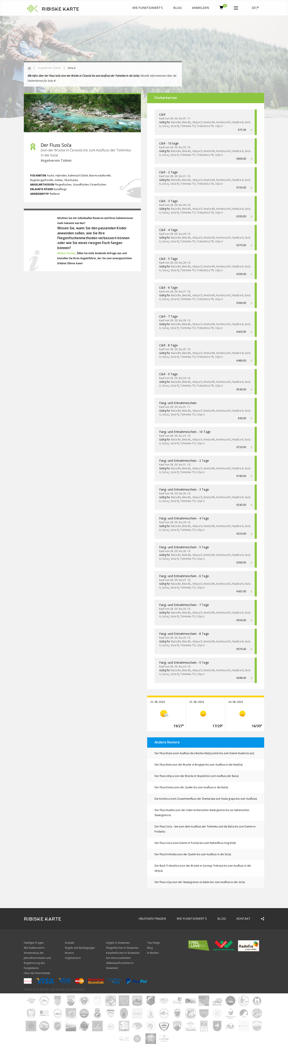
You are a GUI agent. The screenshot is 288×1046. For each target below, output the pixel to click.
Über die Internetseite (37, 973)
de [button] (254, 8)
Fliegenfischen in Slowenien (122, 948)
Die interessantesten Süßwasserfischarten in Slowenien (119, 963)
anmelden (200, 8)
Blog (177, 8)
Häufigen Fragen (152, 919)
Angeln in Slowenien (118, 943)
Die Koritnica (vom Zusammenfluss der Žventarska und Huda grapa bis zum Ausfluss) (206, 799)
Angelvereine (73, 958)
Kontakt (243, 919)
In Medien (153, 953)
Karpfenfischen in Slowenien (123, 953)
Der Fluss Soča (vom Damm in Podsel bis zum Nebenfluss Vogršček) (195, 843)
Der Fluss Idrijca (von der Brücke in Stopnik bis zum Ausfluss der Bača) (197, 776)
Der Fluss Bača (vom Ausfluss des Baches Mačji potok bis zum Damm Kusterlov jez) (204, 753)
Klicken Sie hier (66, 253)
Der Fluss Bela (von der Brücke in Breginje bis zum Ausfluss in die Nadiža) (198, 764)
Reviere (69, 953)
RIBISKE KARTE (60, 9)
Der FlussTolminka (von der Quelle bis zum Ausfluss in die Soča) (193, 854)
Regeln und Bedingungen (80, 948)
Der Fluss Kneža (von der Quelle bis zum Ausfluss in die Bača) (191, 787)
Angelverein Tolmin (49, 68)
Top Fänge (153, 943)
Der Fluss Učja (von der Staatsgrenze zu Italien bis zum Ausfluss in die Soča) (200, 882)
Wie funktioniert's (147, 8)
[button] (236, 7)
